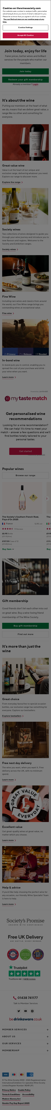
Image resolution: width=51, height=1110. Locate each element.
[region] (25, 20)
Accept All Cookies (25, 35)
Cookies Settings (25, 27)
